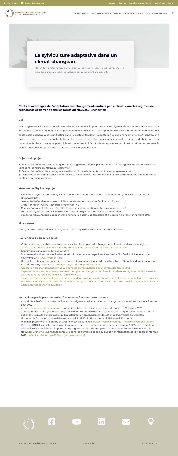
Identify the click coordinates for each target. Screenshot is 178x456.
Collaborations (156, 14)
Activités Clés (100, 14)
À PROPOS (80, 14)
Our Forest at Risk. (51, 257)
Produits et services (127, 14)
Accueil (112, 3)
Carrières (122, 3)
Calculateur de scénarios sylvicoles (41, 284)
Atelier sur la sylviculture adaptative (42, 308)
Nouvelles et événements (140, 3)
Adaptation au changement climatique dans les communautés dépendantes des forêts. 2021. (75, 267)
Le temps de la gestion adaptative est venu (76, 264)
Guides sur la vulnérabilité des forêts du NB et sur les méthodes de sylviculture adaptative (74, 247)
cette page (35, 244)
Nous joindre (159, 3)
